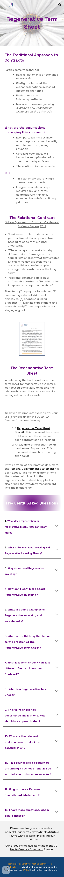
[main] (32, 23)
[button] (4, 4)
